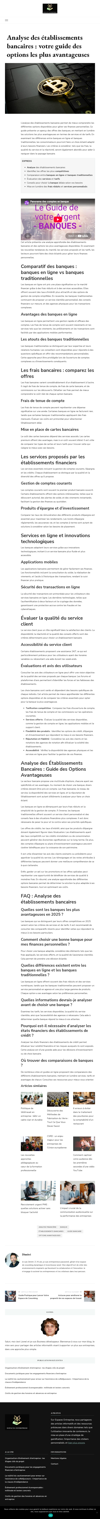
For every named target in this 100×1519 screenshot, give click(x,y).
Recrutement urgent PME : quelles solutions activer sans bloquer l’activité (35, 1208)
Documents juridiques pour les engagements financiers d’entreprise (35, 1373)
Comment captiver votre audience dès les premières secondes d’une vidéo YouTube (83, 1163)
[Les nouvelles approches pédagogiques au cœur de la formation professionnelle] (32, 1144)
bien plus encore (76, 1442)
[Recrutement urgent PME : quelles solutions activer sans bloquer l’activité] (38, 1191)
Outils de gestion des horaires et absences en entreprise (31, 1393)
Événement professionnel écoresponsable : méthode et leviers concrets (37, 1387)
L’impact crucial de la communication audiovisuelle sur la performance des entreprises (76, 1212)
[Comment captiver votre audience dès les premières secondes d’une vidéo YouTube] (84, 1144)
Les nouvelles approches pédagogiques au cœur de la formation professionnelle (31, 1163)
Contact (54, 1464)
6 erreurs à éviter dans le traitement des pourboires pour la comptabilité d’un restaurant (83, 1116)
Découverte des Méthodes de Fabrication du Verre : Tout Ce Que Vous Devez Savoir (57, 1118)
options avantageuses (49, 1235)
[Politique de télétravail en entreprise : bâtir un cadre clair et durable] (32, 1098)
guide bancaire (74, 1231)
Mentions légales (58, 1458)
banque (63, 1227)
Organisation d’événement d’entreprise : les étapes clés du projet (35, 1368)
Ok (51, 1515)
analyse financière (47, 1227)
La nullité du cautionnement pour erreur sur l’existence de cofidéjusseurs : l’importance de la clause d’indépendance (47, 1381)
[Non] (97, 1512)
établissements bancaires (51, 1231)
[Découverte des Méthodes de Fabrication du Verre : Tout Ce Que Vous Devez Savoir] (58, 1099)
